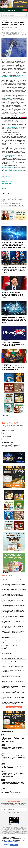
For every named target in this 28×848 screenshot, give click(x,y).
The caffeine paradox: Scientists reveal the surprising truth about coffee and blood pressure (12, 680)
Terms (11, 828)
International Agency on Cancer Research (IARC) (13, 203)
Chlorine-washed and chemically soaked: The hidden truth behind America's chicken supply (12, 657)
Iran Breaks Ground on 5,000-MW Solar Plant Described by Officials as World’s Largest (11, 675)
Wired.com (3, 188)
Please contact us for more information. (9, 446)
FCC (2, 33)
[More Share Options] (9, 30)
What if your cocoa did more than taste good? (12, 666)
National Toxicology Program (14, 34)
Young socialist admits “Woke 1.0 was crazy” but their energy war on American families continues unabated (12, 647)
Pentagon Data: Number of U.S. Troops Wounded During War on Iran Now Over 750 (12, 580)
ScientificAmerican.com (6, 178)
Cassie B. (9, 290)
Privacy (8, 828)
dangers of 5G (17, 32)
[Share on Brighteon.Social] (2, 30)
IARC (10, 33)
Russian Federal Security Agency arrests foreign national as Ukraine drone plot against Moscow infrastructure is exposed (12, 596)
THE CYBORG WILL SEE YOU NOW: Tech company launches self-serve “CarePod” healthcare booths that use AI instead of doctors (13, 320)
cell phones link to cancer (9, 32)
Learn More (6, 844)
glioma (8, 98)
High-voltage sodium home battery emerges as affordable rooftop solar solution (12, 662)
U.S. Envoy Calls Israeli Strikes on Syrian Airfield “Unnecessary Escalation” (12, 601)
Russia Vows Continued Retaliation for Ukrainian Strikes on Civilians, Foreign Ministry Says (12, 631)
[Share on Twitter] (7, 30)
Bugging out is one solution (7, 167)
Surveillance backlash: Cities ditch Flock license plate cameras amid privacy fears (12, 702)
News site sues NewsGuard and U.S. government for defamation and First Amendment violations (12, 344)
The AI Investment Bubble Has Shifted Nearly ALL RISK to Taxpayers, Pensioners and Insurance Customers (13, 775)
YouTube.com (4, 186)
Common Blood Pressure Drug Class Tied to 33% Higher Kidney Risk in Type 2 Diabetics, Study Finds (13, 691)
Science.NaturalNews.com (7, 181)
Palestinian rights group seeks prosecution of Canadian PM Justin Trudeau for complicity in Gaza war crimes (12, 295)
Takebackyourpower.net (11, 127)
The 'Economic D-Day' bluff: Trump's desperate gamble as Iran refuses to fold (12, 636)
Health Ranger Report (7, 732)
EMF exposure (23, 32)
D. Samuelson (9, 27)
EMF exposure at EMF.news (9, 93)
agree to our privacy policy (11, 841)
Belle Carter (9, 240)
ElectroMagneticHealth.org (7, 183)
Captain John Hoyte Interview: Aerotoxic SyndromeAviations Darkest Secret (12, 791)
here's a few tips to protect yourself (12, 170)
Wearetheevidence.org (10, 155)
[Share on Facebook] (5, 30)
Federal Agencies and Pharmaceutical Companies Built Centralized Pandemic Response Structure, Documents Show (12, 612)
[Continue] (25, 809)
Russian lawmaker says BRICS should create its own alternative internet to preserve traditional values (12, 367)
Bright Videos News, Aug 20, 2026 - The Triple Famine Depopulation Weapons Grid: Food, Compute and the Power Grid (13, 784)
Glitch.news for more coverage (15, 163)
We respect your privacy (14, 812)
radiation (22, 34)
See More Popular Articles (14, 707)
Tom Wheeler (5, 207)
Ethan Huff (9, 265)
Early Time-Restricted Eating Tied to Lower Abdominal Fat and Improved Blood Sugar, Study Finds (12, 697)
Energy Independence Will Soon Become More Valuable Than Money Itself (13, 766)
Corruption (7, 20)
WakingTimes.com (5, 176)
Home (2, 20)
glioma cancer (6, 33)
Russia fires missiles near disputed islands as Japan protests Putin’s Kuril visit (13, 606)
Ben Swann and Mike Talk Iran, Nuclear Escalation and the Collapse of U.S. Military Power (12, 749)
